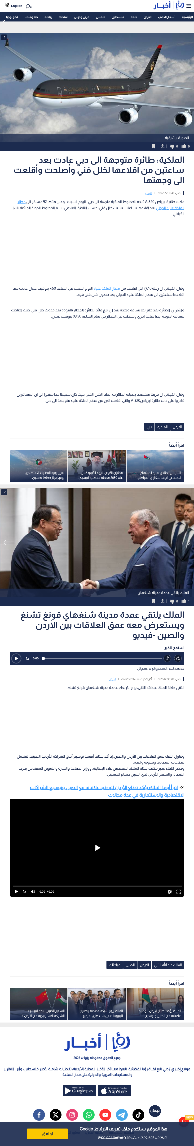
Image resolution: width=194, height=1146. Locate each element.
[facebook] (39, 1115)
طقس (100, 17)
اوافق (47, 1133)
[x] (56, 1115)
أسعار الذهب (166, 17)
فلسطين (118, 17)
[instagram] (72, 1115)
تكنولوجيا (12, 17)
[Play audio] (16, 658)
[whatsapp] (89, 1115)
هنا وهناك (31, 17)
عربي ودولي (81, 17)
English (16, 6)
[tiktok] (138, 1115)
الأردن (147, 17)
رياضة (48, 17)
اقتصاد (63, 17)
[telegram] (122, 1115)
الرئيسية (187, 17)
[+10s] (178, 658)
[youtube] (105, 1115)
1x (27, 658)
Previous (189, 542)
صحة (134, 17)
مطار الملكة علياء (106, 288)
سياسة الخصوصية (110, 1137)
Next (4, 542)
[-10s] (167, 658)
